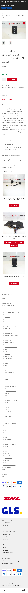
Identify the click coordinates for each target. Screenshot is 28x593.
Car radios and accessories (10, 326)
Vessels (4, 476)
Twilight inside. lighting (11, 423)
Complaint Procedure (8, 542)
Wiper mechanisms (9, 462)
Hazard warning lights (11, 386)
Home (4, 14)
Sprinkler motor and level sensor (11, 444)
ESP (7, 379)
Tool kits (5, 474)
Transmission (9, 421)
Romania (21, 562)
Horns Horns (7, 354)
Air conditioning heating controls (12, 312)
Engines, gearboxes (7, 467)
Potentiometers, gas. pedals (11, 425)
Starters (6, 446)
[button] (24, 23)
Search (14, 590)
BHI (5, 319)
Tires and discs (6, 472)
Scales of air (7, 435)
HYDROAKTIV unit (8, 356)
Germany (4, 562)
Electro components (11, 14)
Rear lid (7, 402)
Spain (3, 563)
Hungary (8, 562)
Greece (12, 560)
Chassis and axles (7, 303)
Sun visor (8, 418)
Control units (7, 328)
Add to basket (12, 79)
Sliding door (8, 414)
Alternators (7, 317)
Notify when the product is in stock (14, 242)
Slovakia (11, 563)
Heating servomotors (9, 351)
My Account (4, 590)
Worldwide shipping (8, 552)
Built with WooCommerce (15, 585)
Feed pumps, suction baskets (11, 347)
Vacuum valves (8, 455)
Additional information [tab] (7, 99)
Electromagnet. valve (9, 342)
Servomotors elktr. (9, 439)
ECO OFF (8, 377)
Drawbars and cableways (8, 307)
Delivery (5, 547)
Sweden (6, 563)
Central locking (9, 374)
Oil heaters (7, 363)
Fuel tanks (8, 381)
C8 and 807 (10, 409)
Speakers (6, 441)
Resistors (7, 432)
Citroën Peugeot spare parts (10, 531)
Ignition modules (8, 358)
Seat (7, 15)
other (6, 365)
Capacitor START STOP (9, 324)
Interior (4, 469)
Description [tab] (4, 95)
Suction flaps (7, 448)
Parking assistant (10, 398)
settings (12, 5)
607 (10, 15)
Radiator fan (7, 428)
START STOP (9, 416)
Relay (6, 430)
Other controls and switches (11, 368)
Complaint (5, 539)
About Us (5, 536)
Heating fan (7, 349)
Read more (14, 245)
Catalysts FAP (6, 300)
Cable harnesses (8, 321)
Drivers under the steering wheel (11, 335)
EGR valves (7, 337)
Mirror (7, 393)
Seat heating (9, 411)
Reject (9, 7)
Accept (4, 7)
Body (4, 298)
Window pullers (8, 460)
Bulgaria (4, 560)
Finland (16, 560)
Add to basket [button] (14, 205)
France (20, 560)
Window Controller (8, 458)
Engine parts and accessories (9, 465)
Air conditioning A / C (10, 372)
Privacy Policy (6, 534)
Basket (21, 589)
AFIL (7, 370)
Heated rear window (10, 388)
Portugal (16, 562)
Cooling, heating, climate (8, 305)
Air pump (6, 314)
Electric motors (8, 340)
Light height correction (11, 391)
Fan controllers (8, 344)
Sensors (6, 437)
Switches (6, 451)
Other (7, 395)
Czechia (8, 560)
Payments (5, 550)
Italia (12, 562)
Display (6, 330)
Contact (5, 544)
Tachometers (7, 453)
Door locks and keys (9, 333)
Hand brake (8, 384)
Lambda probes (8, 361)
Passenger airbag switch (11, 400)
